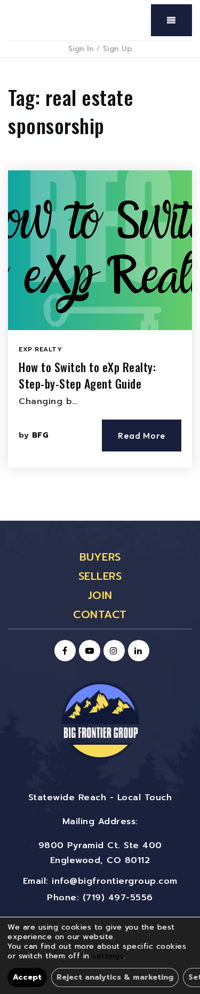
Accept (27, 977)
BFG (40, 435)
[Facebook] (63, 651)
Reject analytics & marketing (115, 977)
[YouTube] (88, 651)
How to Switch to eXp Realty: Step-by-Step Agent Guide (87, 375)
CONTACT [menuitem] (100, 614)
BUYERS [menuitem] (100, 557)
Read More (141, 435)
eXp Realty (40, 349)
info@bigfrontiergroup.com (115, 881)
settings (108, 956)
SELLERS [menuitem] (100, 576)
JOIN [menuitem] (100, 595)
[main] (100, 289)
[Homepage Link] (100, 719)
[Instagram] (112, 651)
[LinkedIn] (137, 651)
